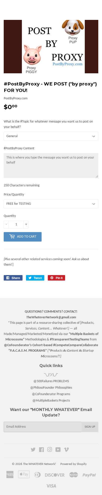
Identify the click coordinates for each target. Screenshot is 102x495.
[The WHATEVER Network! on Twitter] (33, 451)
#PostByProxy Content (19, 148)
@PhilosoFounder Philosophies (51, 388)
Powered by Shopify (73, 464)
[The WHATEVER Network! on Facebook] (41, 451)
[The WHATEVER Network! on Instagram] (49, 451)
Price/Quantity (14, 195)
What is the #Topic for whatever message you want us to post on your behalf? (48, 124)
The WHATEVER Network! (39, 464)
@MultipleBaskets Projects (51, 401)
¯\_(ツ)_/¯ (51, 375)
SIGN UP (90, 426)
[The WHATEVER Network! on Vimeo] (66, 451)
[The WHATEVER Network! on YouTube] (58, 451)
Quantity (10, 216)
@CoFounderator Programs (51, 394)
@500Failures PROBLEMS (51, 381)
